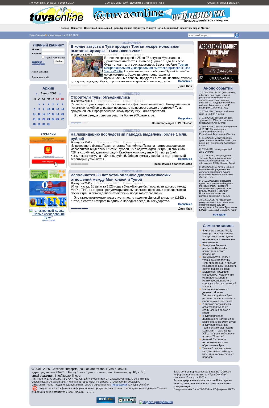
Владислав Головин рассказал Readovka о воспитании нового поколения (215, 250)
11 (53, 109)
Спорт (151, 28)
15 (39, 114)
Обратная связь (217, 2)
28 (34, 124)
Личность (171, 28)
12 (57, 109)
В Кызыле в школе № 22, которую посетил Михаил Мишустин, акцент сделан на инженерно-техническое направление (218, 236)
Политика (90, 28)
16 (43, 114)
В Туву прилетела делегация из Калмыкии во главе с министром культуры (219, 318)
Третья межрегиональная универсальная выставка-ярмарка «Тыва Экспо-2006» (147, 68)
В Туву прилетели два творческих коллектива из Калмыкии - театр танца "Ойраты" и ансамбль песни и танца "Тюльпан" (218, 330)
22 (39, 119)
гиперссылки (119, 384)
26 (57, 119)
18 (53, 114)
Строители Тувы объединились (100, 97)
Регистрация (37, 62)
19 (57, 114)
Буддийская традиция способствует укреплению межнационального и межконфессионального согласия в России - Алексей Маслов (219, 279)
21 (34, 119)
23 (43, 119)
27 (62, 119)
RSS (161, 2)
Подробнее (185, 81)
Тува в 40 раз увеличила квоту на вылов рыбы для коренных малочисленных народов (218, 353)
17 (48, 114)
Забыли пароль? (38, 64)
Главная (64, 28)
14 (34, 114)
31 (48, 124)
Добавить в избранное (143, 2)
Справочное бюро (188, 28)
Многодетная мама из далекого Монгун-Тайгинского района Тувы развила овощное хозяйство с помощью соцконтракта (219, 295)
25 (53, 119)
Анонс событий (40, 71)
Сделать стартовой (116, 2)
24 (48, 119)
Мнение (205, 28)
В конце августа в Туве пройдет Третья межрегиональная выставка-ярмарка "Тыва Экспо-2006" (125, 48)
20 (62, 114)
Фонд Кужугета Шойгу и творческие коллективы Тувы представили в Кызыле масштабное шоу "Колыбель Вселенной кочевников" (219, 263)
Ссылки (48, 134)
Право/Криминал (122, 28)
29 (39, 124)
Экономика (104, 28)
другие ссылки (48, 220)
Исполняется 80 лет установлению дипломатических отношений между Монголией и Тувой (121, 177)
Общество (76, 28)
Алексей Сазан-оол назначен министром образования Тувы (215, 342)
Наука (160, 28)
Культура (139, 28)
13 (62, 109)
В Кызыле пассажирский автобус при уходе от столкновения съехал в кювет (217, 308)
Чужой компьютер (55, 57)
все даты (219, 214)
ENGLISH (234, 2)
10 (48, 109)
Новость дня (131, 171)
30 (43, 124)
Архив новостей (40, 77)
